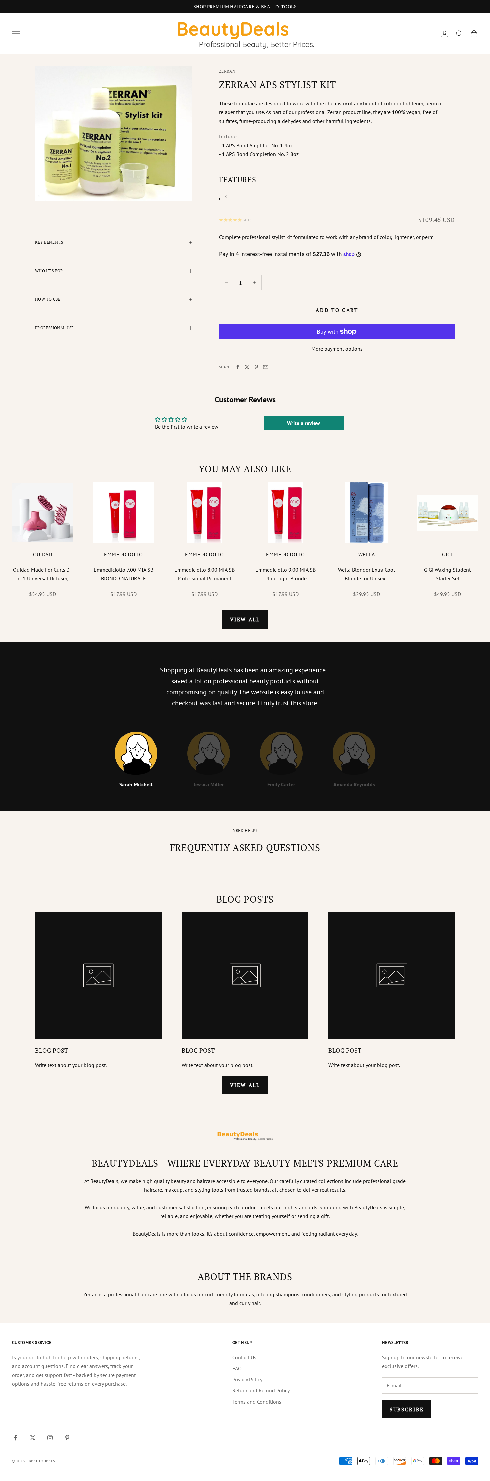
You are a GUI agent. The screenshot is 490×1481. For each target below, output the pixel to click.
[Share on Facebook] (237, 367)
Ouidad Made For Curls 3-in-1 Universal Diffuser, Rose (42, 574)
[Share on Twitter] (247, 367)
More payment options (337, 348)
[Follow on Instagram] (50, 1437)
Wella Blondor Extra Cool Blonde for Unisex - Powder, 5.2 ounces (366, 574)
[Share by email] (265, 367)
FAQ (237, 1368)
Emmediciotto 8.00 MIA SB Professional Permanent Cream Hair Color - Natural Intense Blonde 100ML (204, 574)
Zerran (227, 71)
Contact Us (244, 1357)
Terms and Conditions (256, 1401)
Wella (366, 554)
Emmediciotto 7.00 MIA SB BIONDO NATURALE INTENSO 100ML (123, 574)
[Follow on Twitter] (32, 1437)
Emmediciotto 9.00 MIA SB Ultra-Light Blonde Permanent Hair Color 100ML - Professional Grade (285, 574)
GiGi (447, 554)
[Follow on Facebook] (15, 1437)
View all (245, 619)
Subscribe (407, 1409)
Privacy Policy (247, 1379)
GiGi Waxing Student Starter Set (447, 574)
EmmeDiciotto (123, 554)
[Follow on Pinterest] (67, 1437)
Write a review (303, 423)
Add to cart (337, 310)
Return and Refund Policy (261, 1390)
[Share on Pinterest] (256, 367)
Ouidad (42, 554)
